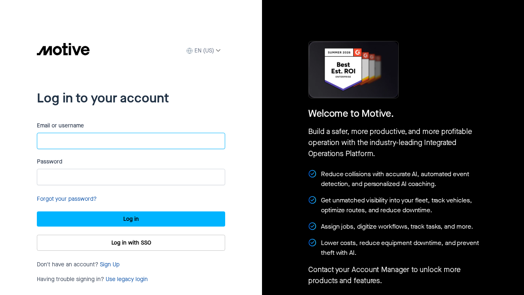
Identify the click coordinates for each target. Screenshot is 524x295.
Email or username (60, 125)
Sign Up (110, 264)
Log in (131, 219)
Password (49, 162)
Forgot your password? (67, 199)
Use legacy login (127, 279)
